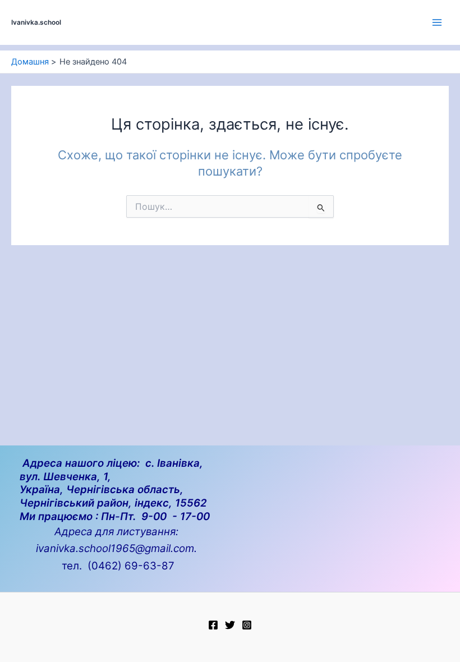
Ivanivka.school (36, 22)
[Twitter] (230, 625)
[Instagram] (247, 625)
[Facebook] (213, 625)
